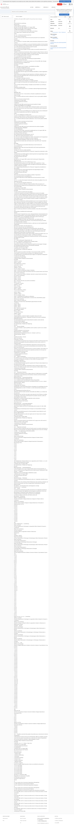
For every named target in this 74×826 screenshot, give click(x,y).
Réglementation (55, 38)
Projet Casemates (23, 820)
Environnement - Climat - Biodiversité (59, 32)
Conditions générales (58, 818)
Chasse (54, 35)
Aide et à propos (23, 818)
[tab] (70, 18)
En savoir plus (55, 1)
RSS (3, 820)
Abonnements (5, 818)
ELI (20, 822)
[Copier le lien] (56, 41)
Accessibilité (57, 822)
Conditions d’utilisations (59, 820)
